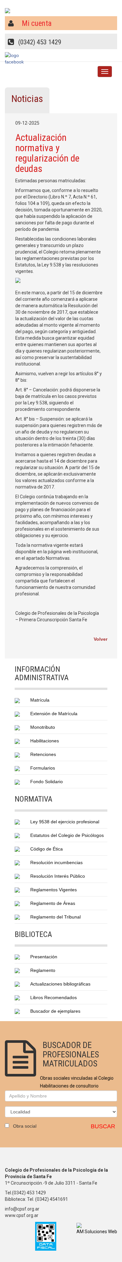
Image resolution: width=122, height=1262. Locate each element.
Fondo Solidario (46, 781)
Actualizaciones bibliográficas (60, 983)
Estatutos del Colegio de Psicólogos (67, 835)
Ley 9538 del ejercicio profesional (64, 821)
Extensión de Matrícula (53, 713)
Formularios (42, 768)
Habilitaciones (44, 740)
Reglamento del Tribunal (55, 916)
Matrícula (39, 700)
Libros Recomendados (53, 997)
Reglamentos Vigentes (53, 889)
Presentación (43, 956)
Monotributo (42, 727)
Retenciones (43, 754)
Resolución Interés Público (57, 876)
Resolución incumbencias (56, 862)
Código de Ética (46, 848)
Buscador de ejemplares (55, 1011)
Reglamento (42, 970)
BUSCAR (103, 1126)
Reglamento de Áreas (52, 903)
